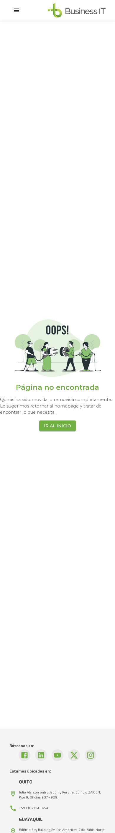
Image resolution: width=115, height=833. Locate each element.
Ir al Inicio (57, 425)
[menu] (16, 10)
